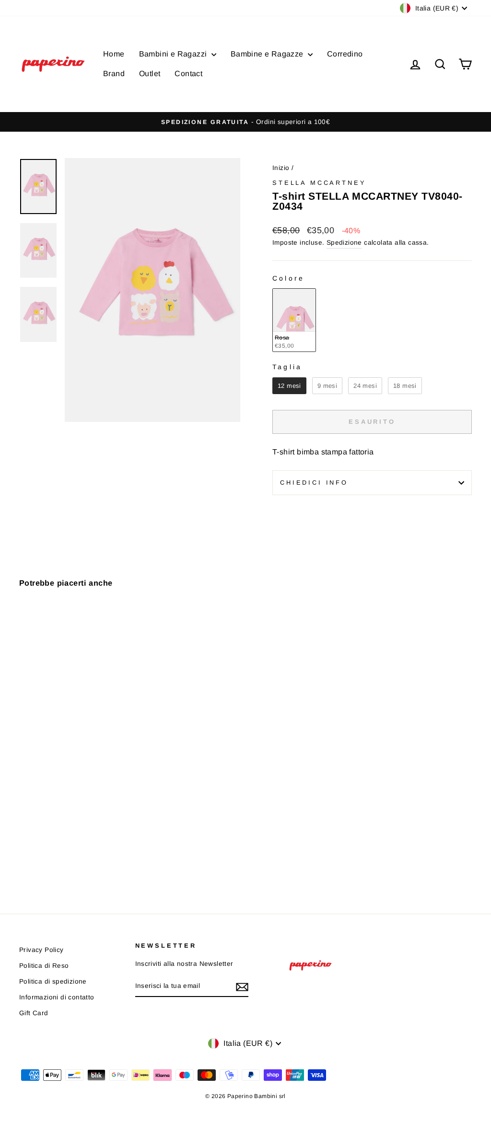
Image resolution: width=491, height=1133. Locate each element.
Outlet (149, 73)
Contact (188, 73)
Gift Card (33, 1013)
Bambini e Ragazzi (174, 54)
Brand (114, 73)
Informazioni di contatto (56, 997)
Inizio (280, 167)
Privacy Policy (41, 949)
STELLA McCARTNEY (319, 182)
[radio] (294, 320)
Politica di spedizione (53, 981)
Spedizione (344, 242)
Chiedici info (314, 482)
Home (114, 54)
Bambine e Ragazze (268, 54)
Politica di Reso (44, 965)
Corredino (345, 54)
